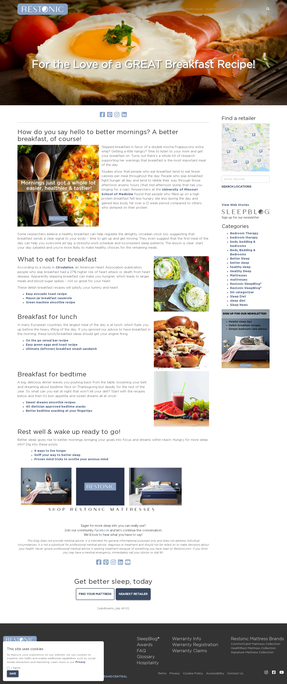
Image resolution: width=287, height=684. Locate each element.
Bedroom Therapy (244, 233)
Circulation (64, 267)
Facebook (101, 530)
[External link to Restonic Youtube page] (281, 672)
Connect (256, 9)
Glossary (146, 657)
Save (12, 673)
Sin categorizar (242, 292)
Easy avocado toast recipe (46, 294)
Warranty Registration (195, 645)
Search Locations (236, 186)
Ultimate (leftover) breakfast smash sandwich (61, 349)
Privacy (175, 673)
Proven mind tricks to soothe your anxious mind (71, 459)
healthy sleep (240, 267)
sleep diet (237, 300)
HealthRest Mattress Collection (253, 648)
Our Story (237, 9)
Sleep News (239, 305)
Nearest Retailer (133, 594)
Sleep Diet (238, 296)
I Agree (16, 668)
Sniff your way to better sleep (57, 455)
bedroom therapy (244, 237)
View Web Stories (235, 205)
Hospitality (148, 663)
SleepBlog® (215, 9)
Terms (162, 673)
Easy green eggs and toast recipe (52, 344)
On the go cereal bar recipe (47, 340)
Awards (145, 645)
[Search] (268, 9)
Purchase (194, 9)
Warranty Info (186, 639)
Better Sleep (240, 258)
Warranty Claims (189, 651)
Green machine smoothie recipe (50, 302)
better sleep (239, 262)
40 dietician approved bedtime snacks (56, 406)
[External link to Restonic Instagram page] (266, 672)
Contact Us (235, 673)
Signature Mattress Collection (252, 652)
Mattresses (173, 9)
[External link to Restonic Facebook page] (273, 672)
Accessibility (215, 673)
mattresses (238, 279)
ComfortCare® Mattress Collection (255, 644)
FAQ (141, 651)
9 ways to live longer (50, 450)
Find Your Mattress (95, 594)
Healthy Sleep (240, 271)
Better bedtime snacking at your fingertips (59, 410)
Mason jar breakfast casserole (49, 298)
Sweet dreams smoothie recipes (50, 402)
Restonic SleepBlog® (246, 284)
